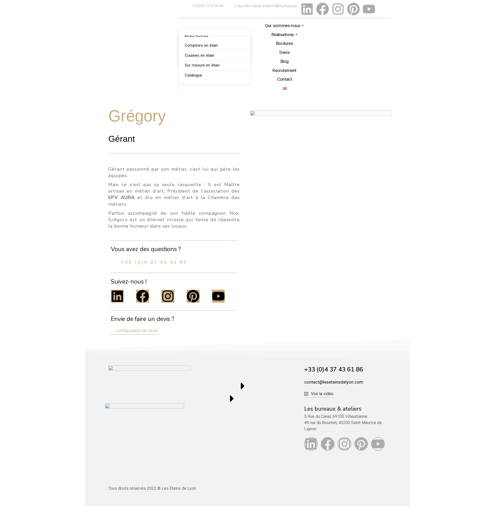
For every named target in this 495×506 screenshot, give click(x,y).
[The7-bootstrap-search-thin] (384, 9)
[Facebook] (322, 9)
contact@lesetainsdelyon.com (333, 382)
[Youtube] (368, 9)
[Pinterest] (353, 9)
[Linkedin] (307, 9)
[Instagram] (338, 9)
